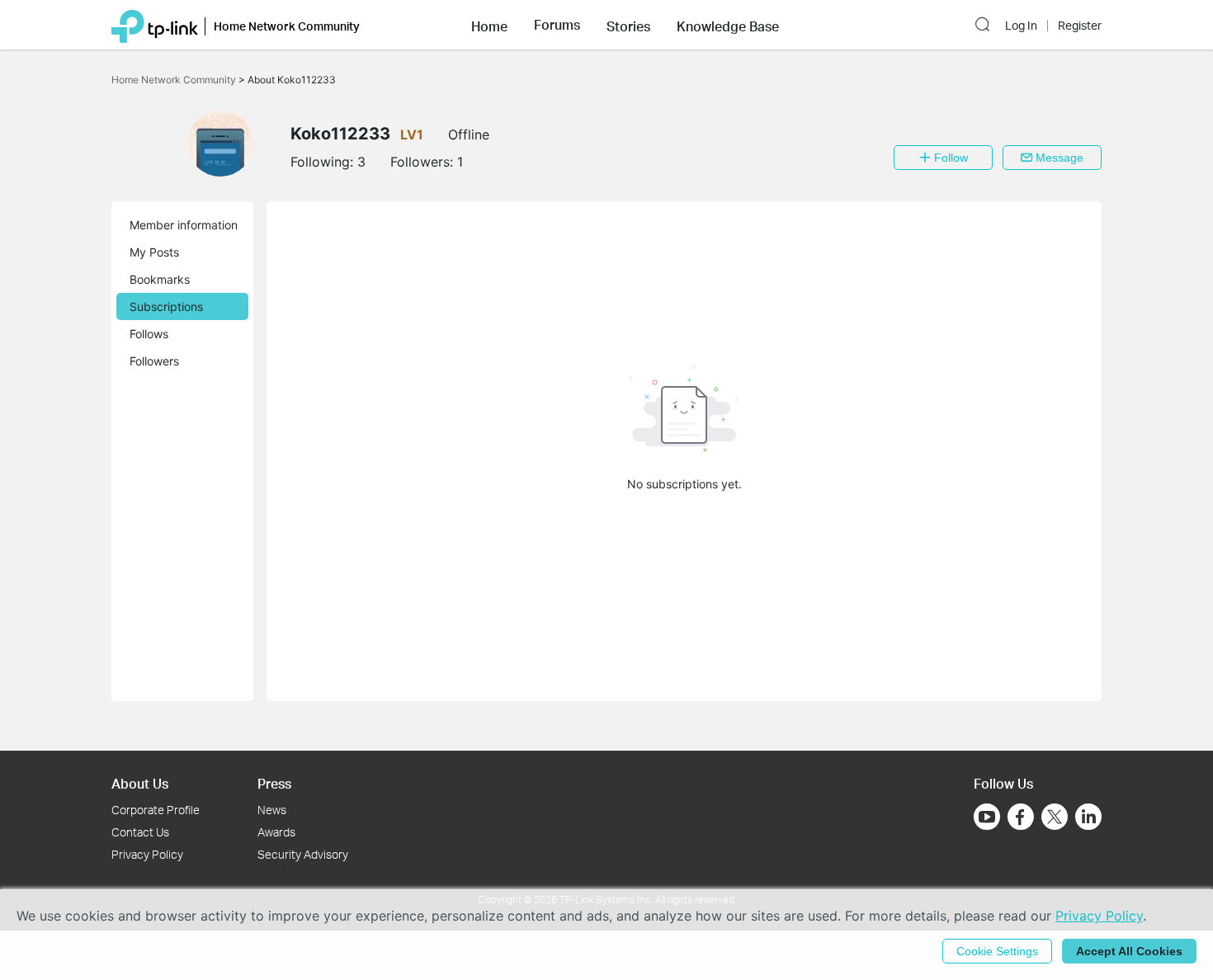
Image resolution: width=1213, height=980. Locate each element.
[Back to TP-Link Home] (154, 24)
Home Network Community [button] (287, 26)
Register (1080, 25)
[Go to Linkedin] (1088, 816)
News (271, 810)
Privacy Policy (147, 854)
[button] (489, 24)
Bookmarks (160, 279)
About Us (139, 783)
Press (274, 783)
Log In (1021, 25)
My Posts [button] (154, 252)
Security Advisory (302, 854)
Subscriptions (166, 306)
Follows (149, 334)
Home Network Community (174, 79)
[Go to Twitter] (1054, 818)
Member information (184, 225)
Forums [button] (557, 24)
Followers (154, 361)
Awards (276, 832)
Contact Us (140, 832)
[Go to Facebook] (1021, 816)
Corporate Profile (155, 810)
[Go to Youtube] (987, 816)
